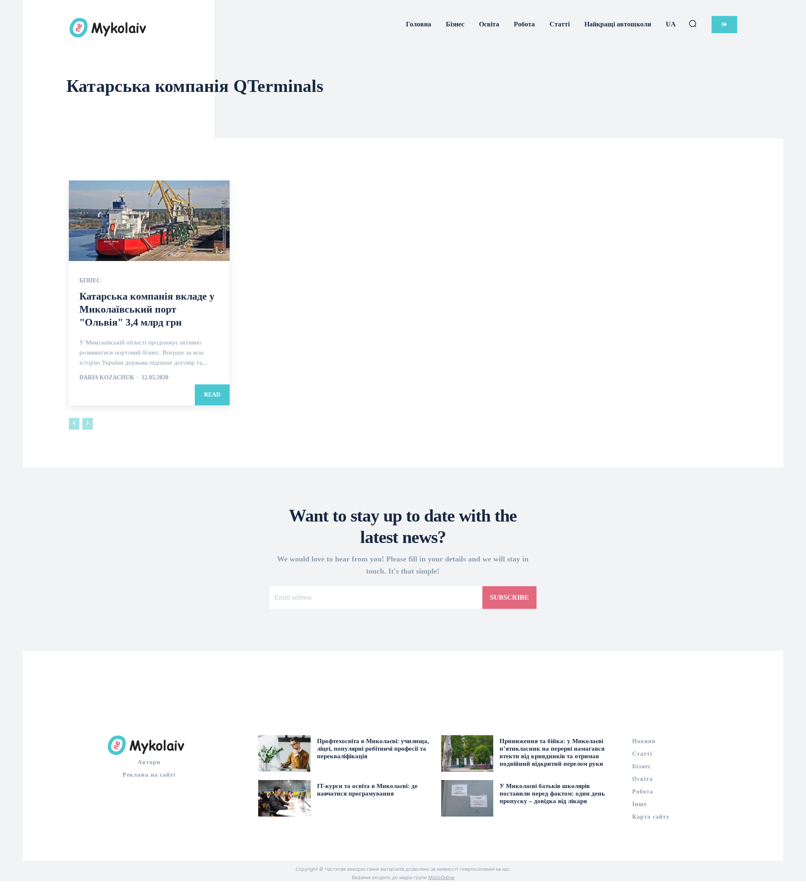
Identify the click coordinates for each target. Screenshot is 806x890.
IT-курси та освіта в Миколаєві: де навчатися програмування (367, 790)
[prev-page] (74, 424)
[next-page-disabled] (87, 424)
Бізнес (90, 281)
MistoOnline (441, 877)
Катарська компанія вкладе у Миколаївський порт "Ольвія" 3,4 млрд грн (147, 309)
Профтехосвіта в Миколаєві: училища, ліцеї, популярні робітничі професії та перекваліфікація (373, 749)
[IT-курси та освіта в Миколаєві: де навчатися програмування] (284, 798)
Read (212, 394)
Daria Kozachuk (106, 377)
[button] (692, 23)
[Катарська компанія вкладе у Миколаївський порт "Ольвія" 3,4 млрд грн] (149, 220)
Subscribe (509, 597)
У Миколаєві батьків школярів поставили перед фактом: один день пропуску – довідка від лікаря (552, 793)
